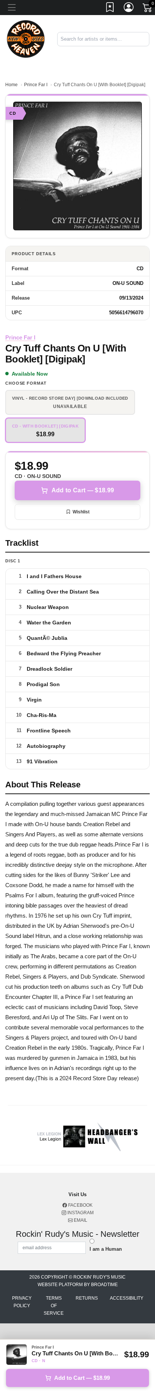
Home (11, 84)
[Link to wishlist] (110, 9)
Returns (87, 1298)
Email (80, 1220)
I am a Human (106, 1249)
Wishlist (81, 512)
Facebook (80, 1205)
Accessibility (126, 1298)
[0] (148, 9)
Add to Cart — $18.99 (83, 490)
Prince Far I (35, 84)
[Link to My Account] (129, 9)
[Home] (26, 38)
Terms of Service (54, 1306)
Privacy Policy (22, 1302)
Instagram (80, 1212)
